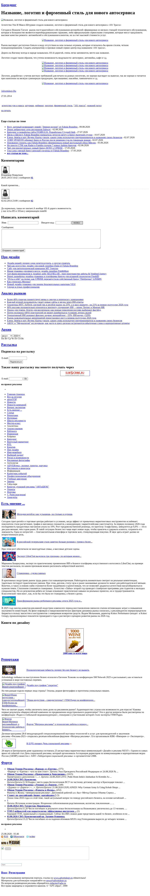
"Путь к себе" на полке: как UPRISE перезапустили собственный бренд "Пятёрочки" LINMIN (54, 279)
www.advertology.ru (63, 878)
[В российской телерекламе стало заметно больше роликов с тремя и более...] (9, 546)
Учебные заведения (17, 479)
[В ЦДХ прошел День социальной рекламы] (9, 748)
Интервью (12, 418)
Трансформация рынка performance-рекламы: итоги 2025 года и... (49, 601)
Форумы (11, 492)
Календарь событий (17, 473)
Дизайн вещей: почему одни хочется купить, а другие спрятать (38, 263)
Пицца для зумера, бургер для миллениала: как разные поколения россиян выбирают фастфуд (54, 310)
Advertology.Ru (8, 91)
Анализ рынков (13, 293)
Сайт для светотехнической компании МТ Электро (32, 268)
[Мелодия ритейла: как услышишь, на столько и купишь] (9, 518)
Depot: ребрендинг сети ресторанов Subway (29, 129)
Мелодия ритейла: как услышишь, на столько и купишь (44, 514)
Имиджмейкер (14, 452)
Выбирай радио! (15, 455)
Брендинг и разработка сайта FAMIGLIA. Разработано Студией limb (41, 132)
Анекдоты (12, 497)
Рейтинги (12, 431)
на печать (6, 110)
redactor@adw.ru (58, 883)
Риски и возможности (18, 457)
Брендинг (9, 5)
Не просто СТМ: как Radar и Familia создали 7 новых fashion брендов (41, 145)
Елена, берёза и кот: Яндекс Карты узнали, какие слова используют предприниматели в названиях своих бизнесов (64, 137)
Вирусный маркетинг (18, 442)
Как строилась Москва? (19, 281)
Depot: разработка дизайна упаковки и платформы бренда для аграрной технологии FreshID (53, 276)
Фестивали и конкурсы (18, 468)
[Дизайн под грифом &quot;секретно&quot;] (14, 686)
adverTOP (12, 399)
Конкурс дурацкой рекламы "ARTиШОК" (28, 486)
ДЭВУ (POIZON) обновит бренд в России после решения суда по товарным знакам (49, 140)
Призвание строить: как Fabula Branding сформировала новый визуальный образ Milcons (51, 142)
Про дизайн (10, 257)
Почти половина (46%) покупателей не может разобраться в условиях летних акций (49, 312)
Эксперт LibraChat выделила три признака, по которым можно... (49, 556)
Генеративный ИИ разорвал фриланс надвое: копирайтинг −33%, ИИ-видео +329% (49, 315)
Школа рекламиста (16, 420)
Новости (11, 402)
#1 (32, 177)
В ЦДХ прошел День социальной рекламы (48, 743)
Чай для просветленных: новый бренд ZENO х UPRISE (35, 148)
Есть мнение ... (14, 410)
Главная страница (16, 394)
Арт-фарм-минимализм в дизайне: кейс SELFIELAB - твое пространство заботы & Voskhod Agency (56, 273)
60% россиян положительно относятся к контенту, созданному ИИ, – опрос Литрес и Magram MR (56, 307)
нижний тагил (94, 105)
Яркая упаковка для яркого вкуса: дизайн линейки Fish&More (38, 271)
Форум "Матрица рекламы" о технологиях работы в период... (57, 724)
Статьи (10, 412)
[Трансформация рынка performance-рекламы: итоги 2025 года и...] (9, 605)
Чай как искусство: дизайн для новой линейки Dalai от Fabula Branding (42, 266)
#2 (32, 200)
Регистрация (17, 872)
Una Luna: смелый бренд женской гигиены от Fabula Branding (38, 150)
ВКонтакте (18, 836)
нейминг (39, 105)
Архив (6, 329)
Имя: (4, 222)
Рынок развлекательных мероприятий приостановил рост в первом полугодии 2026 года (51, 318)
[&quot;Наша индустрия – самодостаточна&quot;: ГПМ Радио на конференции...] (14, 705)
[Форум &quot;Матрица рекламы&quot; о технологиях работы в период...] (14, 729)
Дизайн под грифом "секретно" (42, 685)
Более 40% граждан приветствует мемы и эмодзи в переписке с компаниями (45, 299)
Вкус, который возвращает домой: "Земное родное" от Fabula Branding (42, 127)
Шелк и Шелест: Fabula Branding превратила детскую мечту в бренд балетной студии (49, 135)
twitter (32, 836)
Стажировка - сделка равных (31, 573)
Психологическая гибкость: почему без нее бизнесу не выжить (58, 670)
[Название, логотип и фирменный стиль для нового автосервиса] (75, 40)
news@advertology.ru (56, 880)
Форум (6, 763)
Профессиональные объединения (23, 476)
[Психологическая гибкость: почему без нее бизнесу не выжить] (9, 674)
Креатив (11, 447)
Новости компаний (16, 404)
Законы (10, 481)
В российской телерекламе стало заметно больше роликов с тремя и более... (54, 542)
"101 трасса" (80, 105)
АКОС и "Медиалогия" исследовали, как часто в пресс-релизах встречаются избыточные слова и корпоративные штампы (68, 323)
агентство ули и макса (13, 105)
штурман (29, 105)
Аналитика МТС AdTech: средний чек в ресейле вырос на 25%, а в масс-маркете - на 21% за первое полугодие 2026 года (67, 304)
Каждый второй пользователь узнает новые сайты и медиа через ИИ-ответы (45, 302)
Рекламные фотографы (18, 460)
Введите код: (48, 222)
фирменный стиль (63, 105)
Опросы (11, 489)
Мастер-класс (14, 423)
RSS (6, 836)
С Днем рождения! (16, 494)
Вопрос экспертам (16, 407)
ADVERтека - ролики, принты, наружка (27, 465)
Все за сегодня (14, 397)
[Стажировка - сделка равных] (9, 578)
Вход (4, 872)
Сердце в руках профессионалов (23, 287)
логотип (49, 105)
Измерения (12, 434)
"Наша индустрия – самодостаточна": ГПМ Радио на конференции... (61, 700)
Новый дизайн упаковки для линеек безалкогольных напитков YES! (41, 284)
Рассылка (9, 345)
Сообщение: (8, 227)
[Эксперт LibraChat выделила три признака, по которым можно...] (9, 560)
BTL (9, 444)
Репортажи (12, 415)
